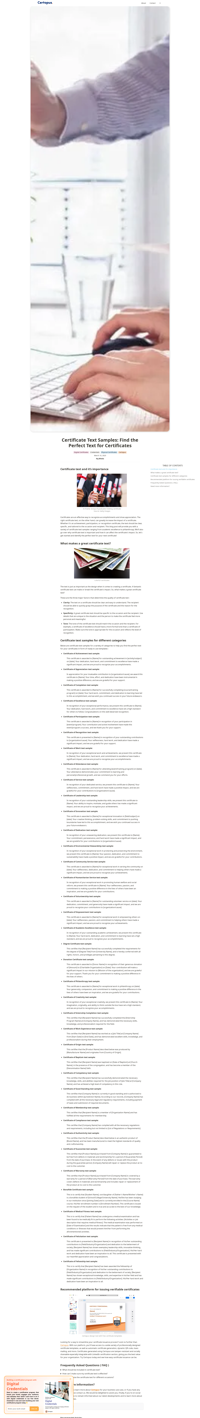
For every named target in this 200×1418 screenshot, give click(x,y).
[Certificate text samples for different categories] (59, 640)
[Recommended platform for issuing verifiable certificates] (59, 1289)
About (143, 3)
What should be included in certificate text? (81, 1370)
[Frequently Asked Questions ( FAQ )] (59, 1365)
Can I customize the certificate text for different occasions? (88, 1377)
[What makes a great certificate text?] (59, 543)
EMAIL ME (34, 1408)
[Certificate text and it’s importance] (59, 469)
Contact (153, 3)
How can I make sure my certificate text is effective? (85, 1373)
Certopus (64, 1345)
